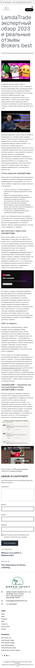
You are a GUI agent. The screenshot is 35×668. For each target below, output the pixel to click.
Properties (4, 619)
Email (3, 515)
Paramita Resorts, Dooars (8, 647)
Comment (5, 487)
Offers (3, 621)
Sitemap (3, 629)
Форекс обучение (16, 471)
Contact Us (4, 624)
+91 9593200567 (11, 604)
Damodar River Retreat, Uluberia (10, 650)
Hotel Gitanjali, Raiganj (8, 642)
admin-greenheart (22, 469)
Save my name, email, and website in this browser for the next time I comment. (16, 536)
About (3, 616)
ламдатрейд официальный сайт (11, 368)
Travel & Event (5, 626)
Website (4, 525)
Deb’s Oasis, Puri (6, 637)
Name (4, 505)
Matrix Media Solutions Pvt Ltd (25, 665)
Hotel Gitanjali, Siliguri (7, 640)
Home (3, 614)
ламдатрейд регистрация (18, 252)
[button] (32, 7)
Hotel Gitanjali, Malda (7, 645)
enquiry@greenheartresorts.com (16, 601)
